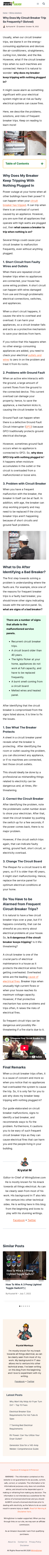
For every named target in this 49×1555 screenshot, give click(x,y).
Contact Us (22, 1542)
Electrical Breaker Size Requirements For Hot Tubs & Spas (24, 1415)
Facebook (19, 1220)
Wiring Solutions (15, 13)
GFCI (29, 426)
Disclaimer (24, 1545)
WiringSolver (36, 1550)
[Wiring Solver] (12, 4)
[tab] (19, 1306)
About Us (12, 1542)
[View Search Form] (43, 3)
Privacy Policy (35, 1542)
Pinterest (35, 1470)
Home (5, 13)
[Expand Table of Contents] (42, 163)
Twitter (32, 1220)
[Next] (41, 1277)
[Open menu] (38, 4)
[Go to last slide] (7, 1277)
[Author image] (4, 26)
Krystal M (11, 26)
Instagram (25, 1470)
